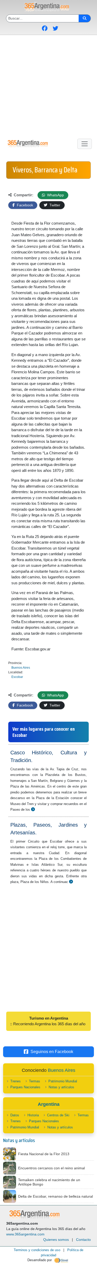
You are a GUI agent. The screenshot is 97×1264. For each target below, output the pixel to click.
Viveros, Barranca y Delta (45, 169)
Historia (33, 1115)
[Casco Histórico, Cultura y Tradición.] (33, 809)
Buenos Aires (20, 667)
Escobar (17, 677)
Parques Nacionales (25, 1087)
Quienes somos (56, 1240)
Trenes (15, 1081)
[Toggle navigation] (84, 144)
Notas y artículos (61, 1087)
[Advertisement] (48, 86)
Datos (14, 1115)
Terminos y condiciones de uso (37, 1250)
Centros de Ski (58, 1115)
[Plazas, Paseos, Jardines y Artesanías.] (71, 881)
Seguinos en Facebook (52, 1051)
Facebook (24, 205)
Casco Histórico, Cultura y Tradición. (48, 756)
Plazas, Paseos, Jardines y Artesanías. (48, 828)
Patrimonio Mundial (62, 1081)
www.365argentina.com (25, 1234)
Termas (34, 1081)
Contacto (83, 1240)
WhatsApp (55, 195)
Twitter (54, 205)
